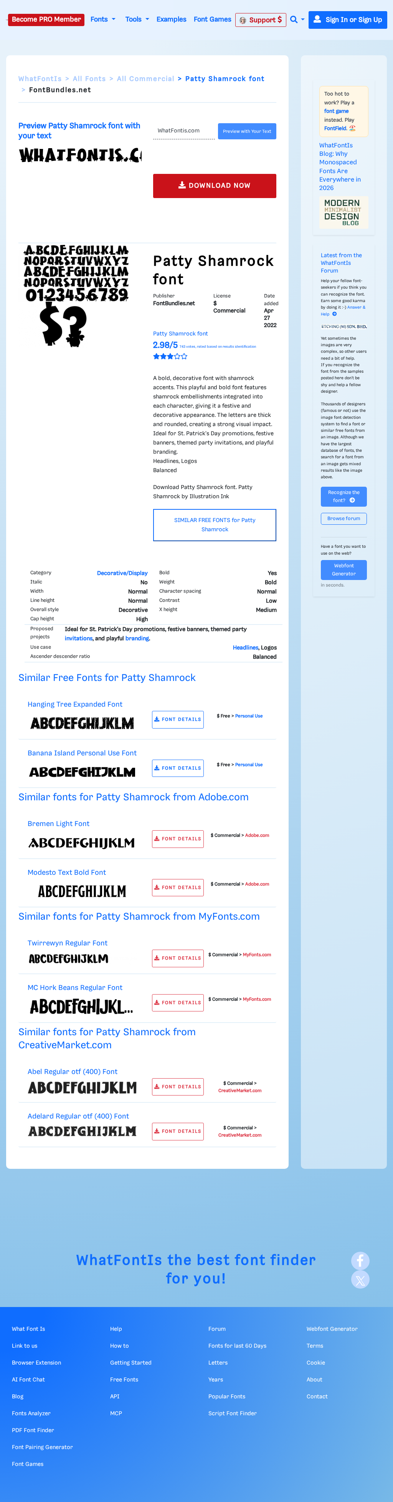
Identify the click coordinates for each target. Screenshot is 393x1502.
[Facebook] (360, 1261)
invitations (78, 639)
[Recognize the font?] (344, 326)
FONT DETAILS (180, 719)
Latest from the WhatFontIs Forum (341, 263)
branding (137, 639)
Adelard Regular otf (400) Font (78, 1116)
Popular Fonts (226, 1397)
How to (119, 1346)
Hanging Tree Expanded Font (75, 704)
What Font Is (28, 1329)
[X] (360, 1279)
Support (263, 20)
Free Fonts (124, 1380)
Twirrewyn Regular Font (67, 943)
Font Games (212, 19)
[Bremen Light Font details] (82, 842)
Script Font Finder (232, 1414)
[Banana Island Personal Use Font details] (82, 772)
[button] (297, 20)
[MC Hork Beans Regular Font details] (82, 1006)
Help (116, 1329)
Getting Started (131, 1363)
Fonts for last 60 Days (237, 1346)
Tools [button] (134, 19)
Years (215, 1380)
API (114, 1397)
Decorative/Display (122, 573)
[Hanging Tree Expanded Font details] (82, 723)
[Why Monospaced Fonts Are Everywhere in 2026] (343, 212)
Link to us (24, 1346)
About (314, 1380)
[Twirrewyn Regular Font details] (82, 958)
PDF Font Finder (33, 1431)
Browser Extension (36, 1363)
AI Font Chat (28, 1380)
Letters (218, 1363)
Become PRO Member (46, 19)
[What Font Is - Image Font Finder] (7, 20)
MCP (116, 1414)
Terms (315, 1346)
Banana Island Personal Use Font (82, 753)
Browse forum (343, 518)
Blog (17, 1397)
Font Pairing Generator (42, 1447)
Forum (217, 1329)
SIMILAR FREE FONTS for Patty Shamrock (215, 525)
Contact (317, 1397)
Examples (172, 19)
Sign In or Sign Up (353, 20)
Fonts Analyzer (31, 1414)
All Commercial (146, 79)
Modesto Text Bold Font (67, 872)
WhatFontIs (40, 79)
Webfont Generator (344, 570)
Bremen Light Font (58, 824)
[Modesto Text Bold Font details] (82, 891)
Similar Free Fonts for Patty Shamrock (107, 678)
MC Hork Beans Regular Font (75, 987)
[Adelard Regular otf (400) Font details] (82, 1131)
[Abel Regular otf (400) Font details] (82, 1087)
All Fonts (89, 79)
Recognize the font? (344, 496)
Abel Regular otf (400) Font (72, 1072)
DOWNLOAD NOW (219, 185)
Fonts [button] (100, 19)
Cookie (316, 1363)
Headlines (245, 648)
